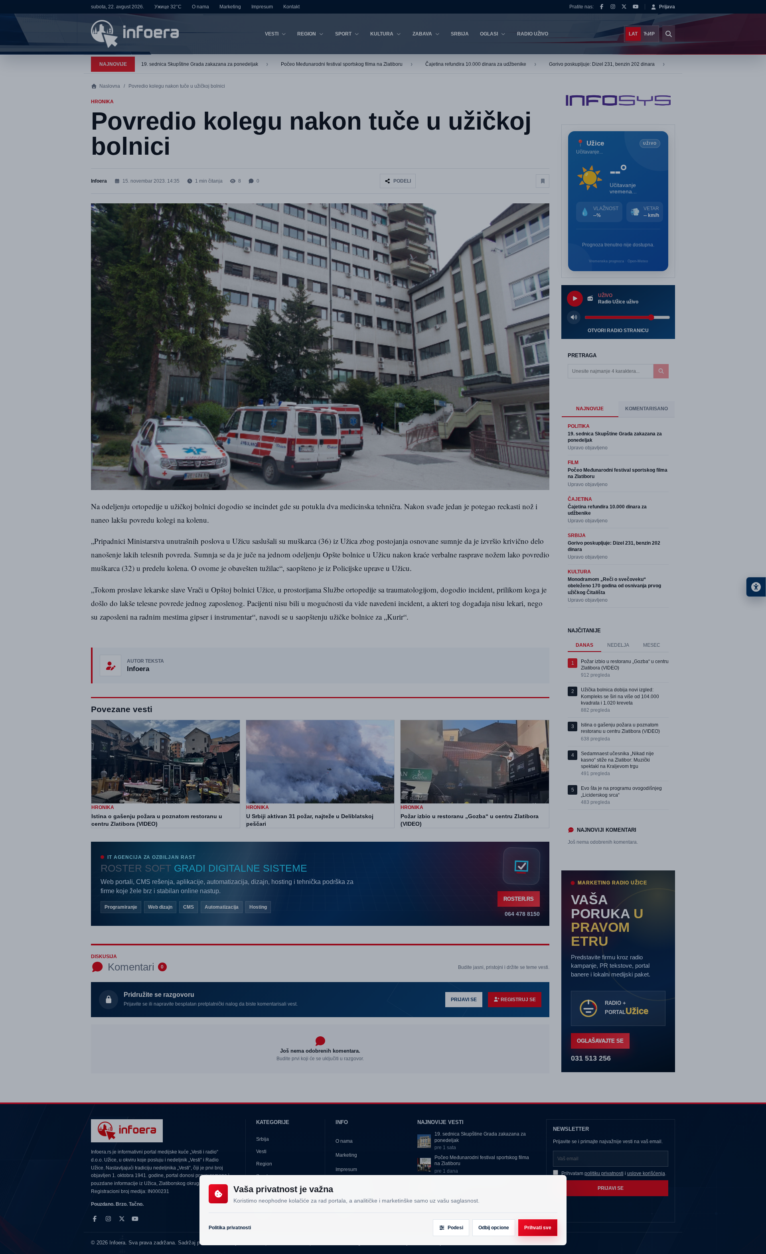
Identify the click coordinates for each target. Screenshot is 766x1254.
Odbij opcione (493, 1227)
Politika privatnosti (230, 1227)
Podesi (455, 1227)
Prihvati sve (537, 1227)
